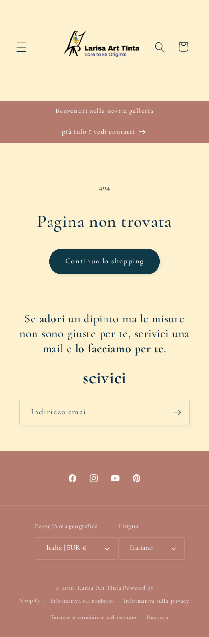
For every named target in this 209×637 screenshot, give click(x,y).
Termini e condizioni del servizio (94, 617)
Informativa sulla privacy (156, 601)
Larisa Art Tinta (99, 587)
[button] (21, 46)
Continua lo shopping (104, 261)
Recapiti (158, 617)
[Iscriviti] (177, 412)
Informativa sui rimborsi (82, 601)
